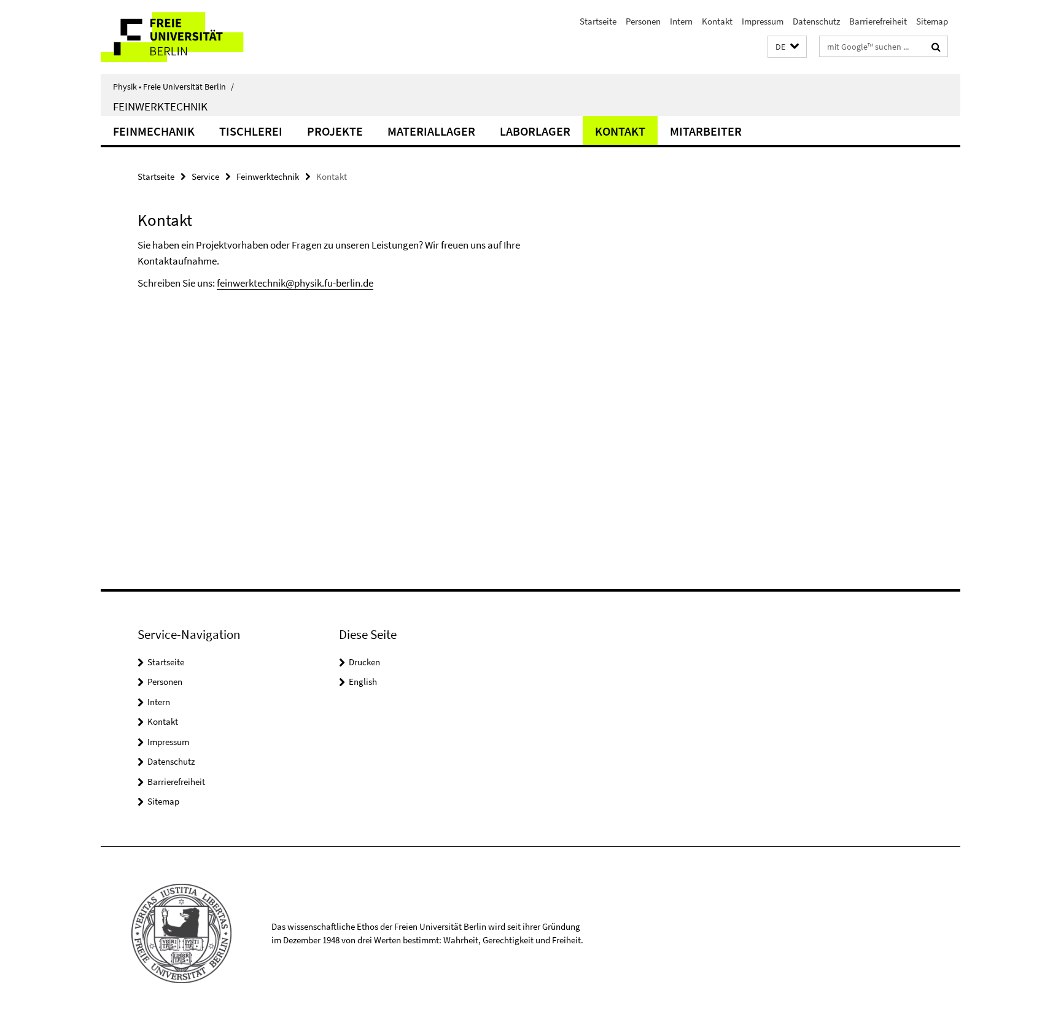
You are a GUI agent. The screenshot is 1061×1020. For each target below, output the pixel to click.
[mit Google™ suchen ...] (936, 46)
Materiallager (431, 131)
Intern (681, 21)
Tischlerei (250, 131)
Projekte (335, 131)
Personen (643, 21)
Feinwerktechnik (160, 106)
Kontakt (717, 21)
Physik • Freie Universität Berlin (173, 86)
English (363, 681)
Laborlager (535, 131)
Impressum (762, 21)
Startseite (598, 21)
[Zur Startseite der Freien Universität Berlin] (203, 37)
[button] (787, 47)
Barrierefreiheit (878, 21)
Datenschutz (816, 21)
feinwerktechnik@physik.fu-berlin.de (295, 283)
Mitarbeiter (706, 131)
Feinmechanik (154, 131)
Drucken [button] (364, 662)
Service (205, 176)
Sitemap (932, 21)
